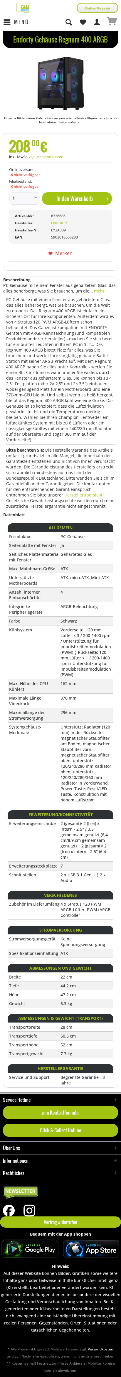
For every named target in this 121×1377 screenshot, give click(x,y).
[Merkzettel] (83, 22)
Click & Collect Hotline (60, 1130)
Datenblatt (14, 514)
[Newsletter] (60, 1193)
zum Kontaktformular (60, 1112)
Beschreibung (17, 279)
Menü (21, 22)
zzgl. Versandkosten (46, 156)
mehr (99, 291)
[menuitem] (16, 22)
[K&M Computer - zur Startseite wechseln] (23, 8)
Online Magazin (97, 8)
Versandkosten (100, 1349)
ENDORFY (59, 223)
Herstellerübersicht (83, 495)
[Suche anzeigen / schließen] (68, 22)
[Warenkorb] (111, 22)
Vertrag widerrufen (60, 1222)
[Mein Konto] (97, 22)
